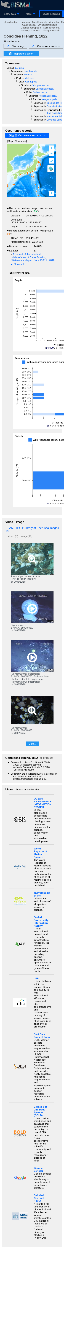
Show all (19, 264)
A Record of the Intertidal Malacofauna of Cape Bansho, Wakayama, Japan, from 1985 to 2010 (33, 257)
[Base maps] (50, 168)
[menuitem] (11, 13)
